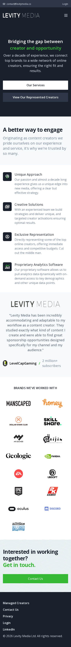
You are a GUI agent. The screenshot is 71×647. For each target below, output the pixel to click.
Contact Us (35, 579)
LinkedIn (9, 629)
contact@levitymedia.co (19, 3)
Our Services (36, 85)
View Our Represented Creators (35, 97)
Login (65, 3)
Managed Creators (16, 603)
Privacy (8, 616)
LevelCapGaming (23, 363)
